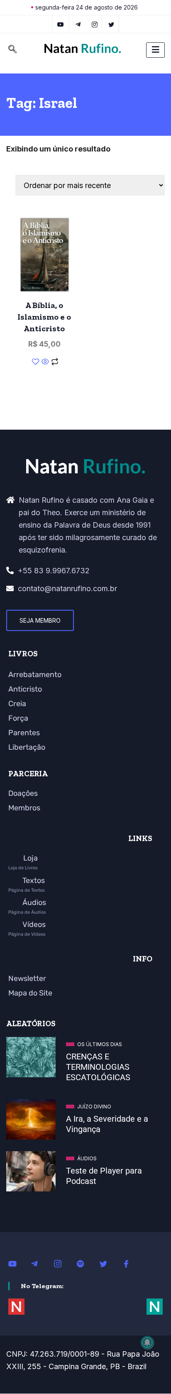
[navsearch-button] (12, 50)
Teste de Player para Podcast (104, 1176)
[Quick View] (45, 362)
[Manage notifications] (147, 1342)
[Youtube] (16, 1263)
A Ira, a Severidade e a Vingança (107, 1124)
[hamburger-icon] (155, 50)
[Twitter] (111, 24)
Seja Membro (40, 620)
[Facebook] (130, 1263)
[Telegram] (78, 24)
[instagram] (95, 24)
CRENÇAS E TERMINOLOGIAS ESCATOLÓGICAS (98, 1067)
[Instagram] (62, 1263)
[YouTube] (60, 24)
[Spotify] (85, 1263)
